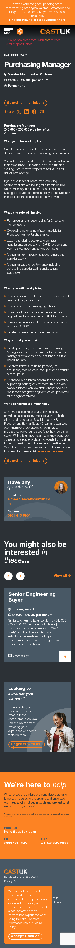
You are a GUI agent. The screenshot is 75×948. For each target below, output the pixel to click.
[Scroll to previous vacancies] (8, 576)
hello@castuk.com (20, 832)
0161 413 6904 (19, 516)
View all (60, 576)
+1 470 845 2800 (54, 843)
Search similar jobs (24, 103)
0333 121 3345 (15, 843)
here (47, 40)
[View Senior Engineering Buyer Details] (65, 656)
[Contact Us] (20, 31)
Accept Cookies (25, 936)
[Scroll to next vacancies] (20, 576)
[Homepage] (55, 32)
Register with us (25, 744)
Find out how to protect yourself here (37, 20)
